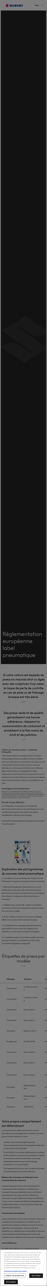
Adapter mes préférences (14, 1275)
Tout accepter (11, 1282)
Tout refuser (36, 1275)
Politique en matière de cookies (15, 1271)
